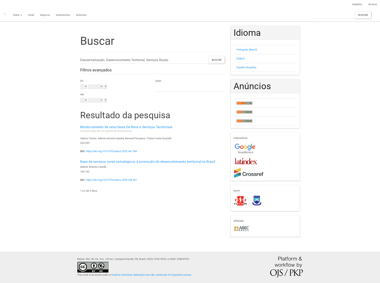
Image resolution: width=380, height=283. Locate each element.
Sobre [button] (16, 14)
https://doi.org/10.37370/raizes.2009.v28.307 (111, 179)
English (241, 58)
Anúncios (81, 14)
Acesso (372, 4)
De (81, 80)
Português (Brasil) (247, 49)
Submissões (63, 14)
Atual (31, 14)
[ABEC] (242, 228)
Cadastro (357, 4)
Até (82, 94)
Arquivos (45, 14)
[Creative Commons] (92, 266)
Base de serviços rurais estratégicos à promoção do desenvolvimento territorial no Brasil (147, 162)
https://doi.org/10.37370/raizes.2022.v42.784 (111, 151)
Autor (158, 80)
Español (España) (246, 67)
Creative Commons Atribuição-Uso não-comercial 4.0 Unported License (151, 274)
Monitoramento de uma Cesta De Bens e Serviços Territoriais (126, 129)
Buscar (363, 14)
